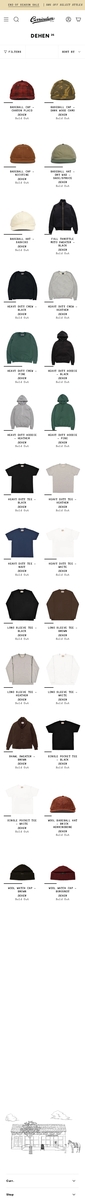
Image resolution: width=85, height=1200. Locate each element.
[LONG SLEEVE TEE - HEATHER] (22, 669)
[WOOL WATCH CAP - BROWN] (22, 865)
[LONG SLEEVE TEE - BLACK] (22, 605)
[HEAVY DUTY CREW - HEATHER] (62, 283)
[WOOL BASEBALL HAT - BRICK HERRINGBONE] (62, 797)
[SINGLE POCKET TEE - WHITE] (22, 797)
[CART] (78, 19)
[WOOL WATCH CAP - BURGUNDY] (62, 865)
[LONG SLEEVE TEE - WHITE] (62, 669)
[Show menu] (6, 19)
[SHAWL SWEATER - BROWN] (22, 733)
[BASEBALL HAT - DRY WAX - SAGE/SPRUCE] (62, 148)
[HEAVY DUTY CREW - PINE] (22, 348)
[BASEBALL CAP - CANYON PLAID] (22, 84)
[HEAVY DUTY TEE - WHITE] (62, 540)
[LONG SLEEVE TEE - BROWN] (62, 605)
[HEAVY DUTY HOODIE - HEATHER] (22, 412)
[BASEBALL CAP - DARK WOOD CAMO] (62, 84)
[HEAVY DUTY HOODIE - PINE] (62, 412)
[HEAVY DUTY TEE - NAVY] (22, 540)
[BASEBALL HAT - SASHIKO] (22, 216)
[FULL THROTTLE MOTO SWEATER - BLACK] (62, 216)
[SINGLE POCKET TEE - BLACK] (62, 733)
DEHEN (22, 114)
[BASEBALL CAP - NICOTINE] (22, 148)
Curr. (10, 1180)
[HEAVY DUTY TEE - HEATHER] (62, 476)
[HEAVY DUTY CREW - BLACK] (22, 283)
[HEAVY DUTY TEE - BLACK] (22, 476)
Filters (15, 51)
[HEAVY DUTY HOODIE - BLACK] (62, 348)
